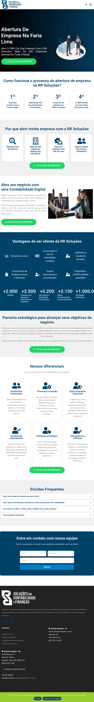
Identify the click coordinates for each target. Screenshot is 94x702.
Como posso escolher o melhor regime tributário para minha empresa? (30, 509)
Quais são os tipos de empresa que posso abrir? (21, 496)
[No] (91, 697)
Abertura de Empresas (9, 637)
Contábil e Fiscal (7, 634)
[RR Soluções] (12, 4)
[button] (47, 496)
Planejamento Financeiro (10, 644)
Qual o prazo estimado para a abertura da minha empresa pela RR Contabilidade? (34, 503)
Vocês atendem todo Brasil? (13, 515)
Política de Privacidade (52, 698)
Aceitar (37, 698)
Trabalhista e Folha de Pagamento (13, 640)
